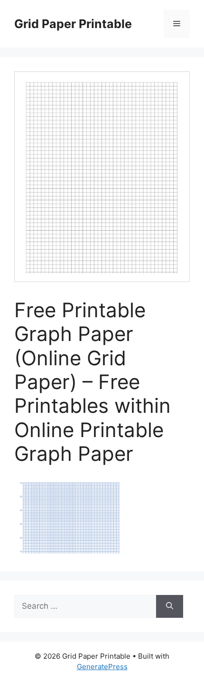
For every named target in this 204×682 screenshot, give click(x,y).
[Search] (169, 606)
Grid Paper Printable (73, 24)
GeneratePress (102, 666)
